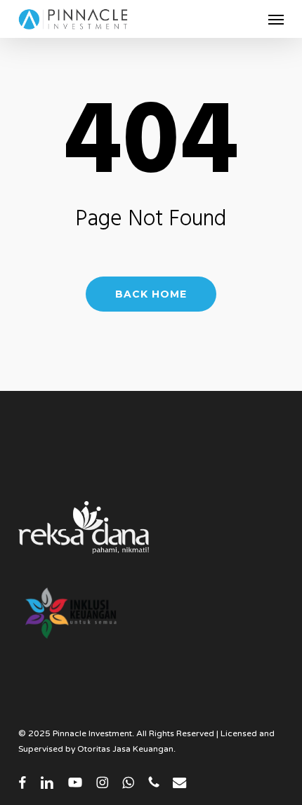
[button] (276, 19)
